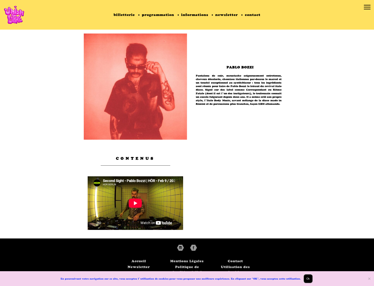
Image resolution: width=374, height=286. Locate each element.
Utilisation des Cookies (235, 269)
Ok (308, 278)
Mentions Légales (187, 261)
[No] (369, 279)
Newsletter (139, 267)
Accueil (138, 261)
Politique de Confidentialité (187, 269)
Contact (235, 261)
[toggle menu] (367, 7)
